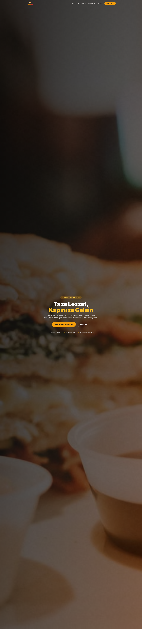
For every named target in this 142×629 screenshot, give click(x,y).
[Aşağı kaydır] (72, 625)
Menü (73, 3)
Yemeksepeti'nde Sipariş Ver (63, 324)
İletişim (100, 3)
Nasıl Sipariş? (82, 3)
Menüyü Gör (84, 324)
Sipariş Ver (109, 3)
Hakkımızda (91, 3)
